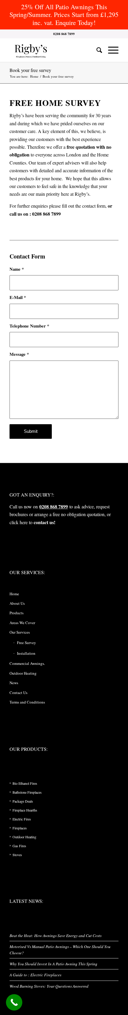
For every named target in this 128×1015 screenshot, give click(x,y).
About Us (17, 603)
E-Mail (18, 297)
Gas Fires (19, 845)
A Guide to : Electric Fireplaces (35, 975)
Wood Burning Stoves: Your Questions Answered (49, 986)
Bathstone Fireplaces (27, 792)
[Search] (96, 50)
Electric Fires (22, 819)
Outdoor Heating (23, 673)
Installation (26, 653)
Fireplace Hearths (25, 810)
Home (14, 593)
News (14, 682)
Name (17, 269)
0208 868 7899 (53, 506)
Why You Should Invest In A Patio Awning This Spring (53, 964)
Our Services (20, 632)
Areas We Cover (22, 622)
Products (17, 612)
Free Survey (26, 642)
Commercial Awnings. (27, 663)
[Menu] (110, 50)
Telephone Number (29, 326)
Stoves (17, 854)
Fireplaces (20, 828)
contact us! (44, 522)
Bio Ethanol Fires (25, 783)
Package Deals (23, 801)
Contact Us (18, 692)
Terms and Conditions (27, 702)
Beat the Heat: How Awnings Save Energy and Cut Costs (56, 935)
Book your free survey (30, 70)
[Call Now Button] (14, 1002)
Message (19, 354)
